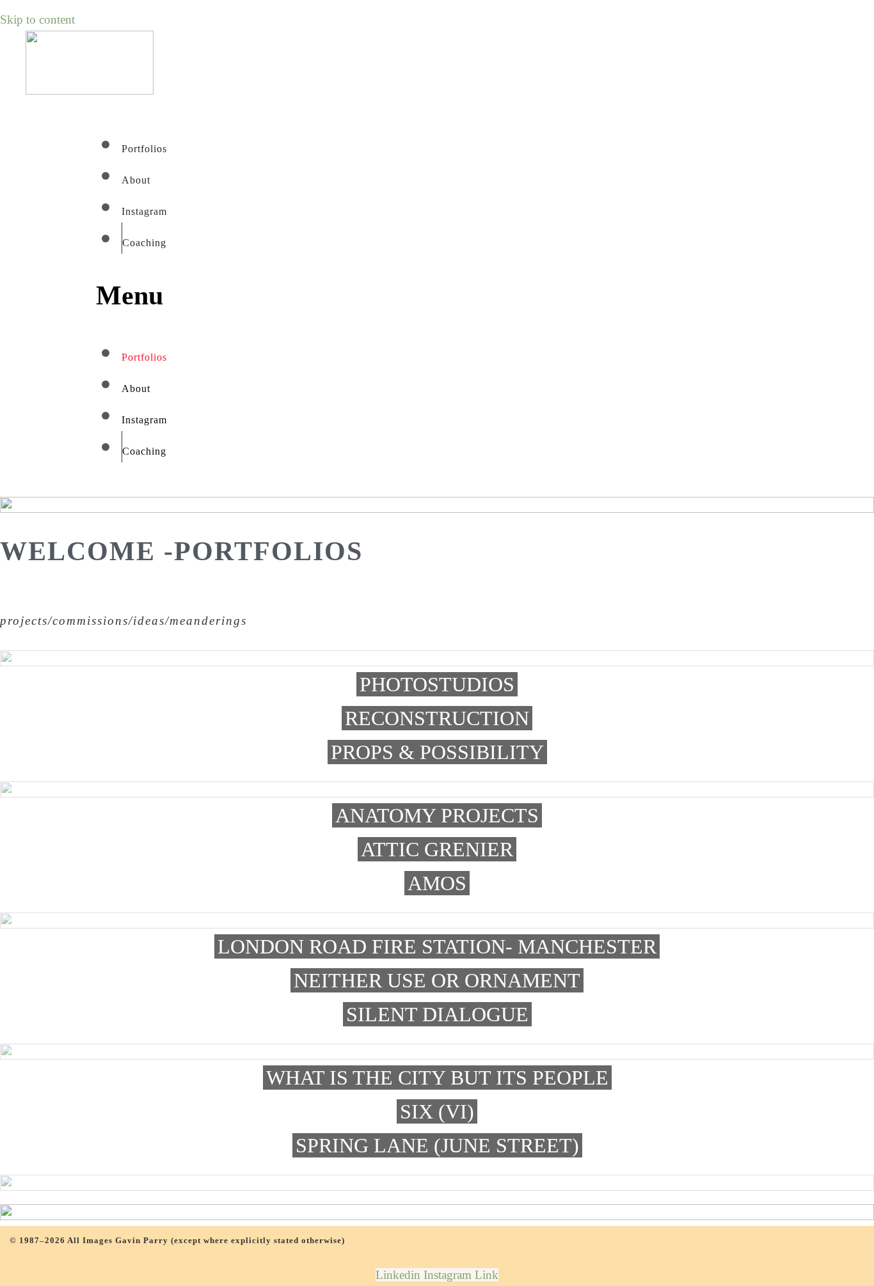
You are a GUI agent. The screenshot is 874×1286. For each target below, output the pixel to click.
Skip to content (37, 19)
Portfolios (144, 148)
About (136, 180)
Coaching (144, 242)
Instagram (144, 211)
